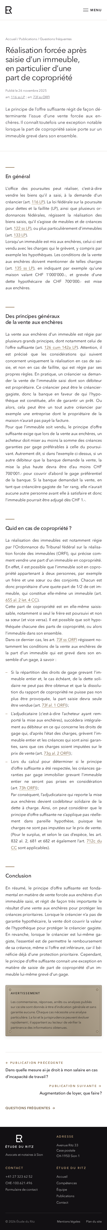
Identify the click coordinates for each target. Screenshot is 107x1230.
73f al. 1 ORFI (54, 705)
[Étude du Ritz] (28, 1141)
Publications (28, 38)
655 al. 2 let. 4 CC (21, 600)
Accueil (10, 38)
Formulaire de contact (21, 1189)
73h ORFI (27, 788)
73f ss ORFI (41, 96)
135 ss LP (24, 268)
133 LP (20, 235)
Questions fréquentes (56, 38)
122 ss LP (22, 228)
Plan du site (94, 1221)
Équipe (61, 1189)
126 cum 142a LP (60, 347)
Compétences (66, 1182)
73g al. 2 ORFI (56, 753)
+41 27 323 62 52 (19, 1176)
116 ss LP (18, 96)
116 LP (38, 202)
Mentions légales (68, 1221)
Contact (62, 1202)
